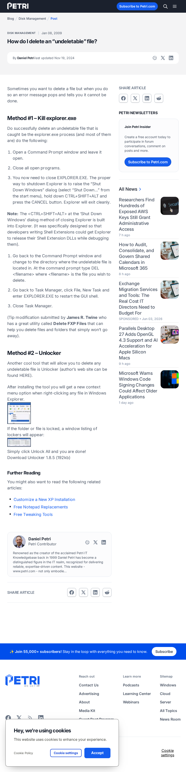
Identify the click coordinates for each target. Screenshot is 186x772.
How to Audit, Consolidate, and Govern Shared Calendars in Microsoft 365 (136, 256)
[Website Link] (154, 58)
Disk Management (32, 18)
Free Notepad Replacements (41, 507)
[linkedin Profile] (171, 58)
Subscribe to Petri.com (137, 6)
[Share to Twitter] (83, 592)
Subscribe (164, 651)
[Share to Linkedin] (95, 592)
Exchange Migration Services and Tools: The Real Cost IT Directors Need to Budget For (138, 298)
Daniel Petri (43, 58)
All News (128, 189)
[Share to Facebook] (71, 592)
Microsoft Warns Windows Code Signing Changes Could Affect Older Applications (138, 384)
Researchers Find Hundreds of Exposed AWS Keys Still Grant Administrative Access (136, 214)
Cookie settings (167, 752)
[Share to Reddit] (107, 592)
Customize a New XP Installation (44, 499)
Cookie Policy (23, 753)
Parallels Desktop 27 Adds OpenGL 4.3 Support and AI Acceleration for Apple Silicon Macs (138, 343)
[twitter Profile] (163, 58)
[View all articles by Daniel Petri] (19, 541)
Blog (10, 18)
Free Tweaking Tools (33, 514)
